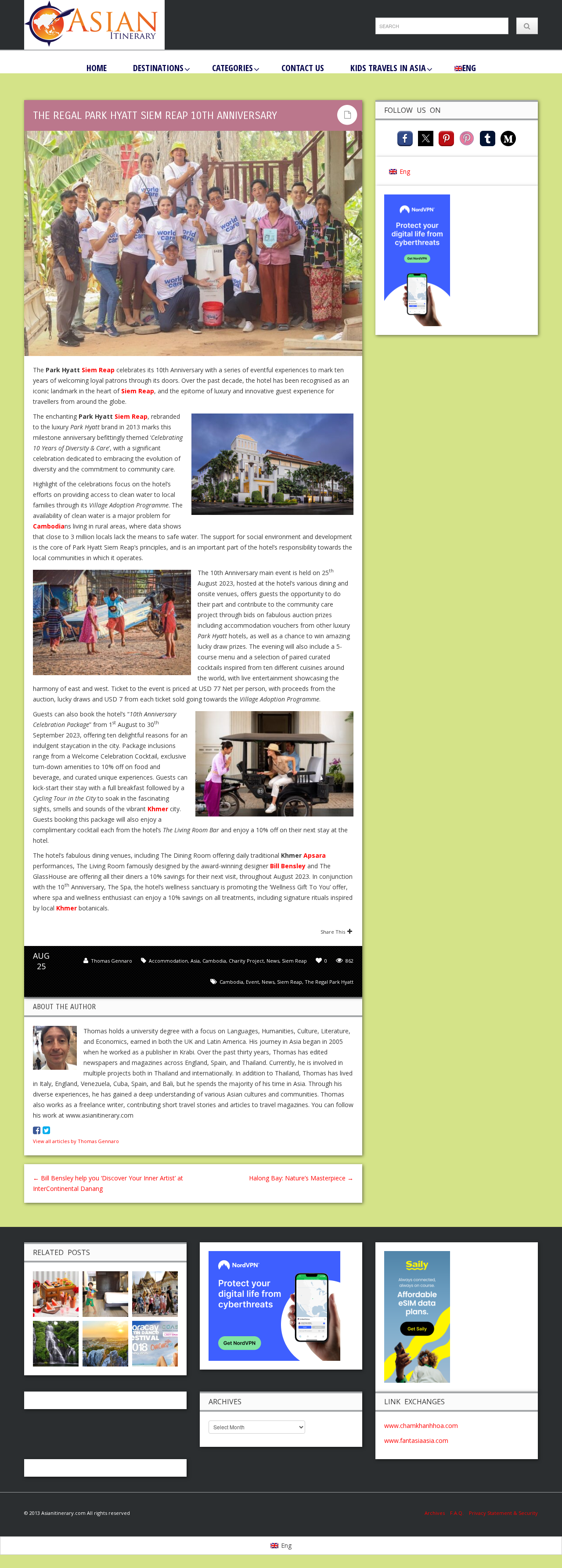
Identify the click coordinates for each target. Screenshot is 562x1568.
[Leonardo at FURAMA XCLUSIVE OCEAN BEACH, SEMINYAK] (105, 1293)
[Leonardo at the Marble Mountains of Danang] (105, 1342)
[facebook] (405, 137)
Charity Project (246, 960)
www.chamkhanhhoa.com (421, 1425)
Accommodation (168, 960)
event (252, 981)
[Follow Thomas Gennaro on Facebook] (36, 1130)
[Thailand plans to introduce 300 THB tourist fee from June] (155, 1293)
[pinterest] (446, 137)
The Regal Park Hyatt (329, 981)
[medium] (508, 137)
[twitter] (425, 137)
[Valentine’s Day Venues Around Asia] (56, 1293)
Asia (195, 960)
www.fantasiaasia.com (416, 1440)
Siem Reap (294, 960)
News (273, 960)
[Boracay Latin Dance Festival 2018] (155, 1342)
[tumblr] (487, 137)
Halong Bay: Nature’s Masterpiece (301, 1178)
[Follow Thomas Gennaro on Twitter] (46, 1130)
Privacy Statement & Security (503, 1513)
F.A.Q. (457, 1513)
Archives (437, 1513)
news (268, 981)
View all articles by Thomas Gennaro (76, 1141)
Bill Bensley (288, 866)
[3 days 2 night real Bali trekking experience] (56, 1342)
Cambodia (214, 960)
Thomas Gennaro (111, 960)
